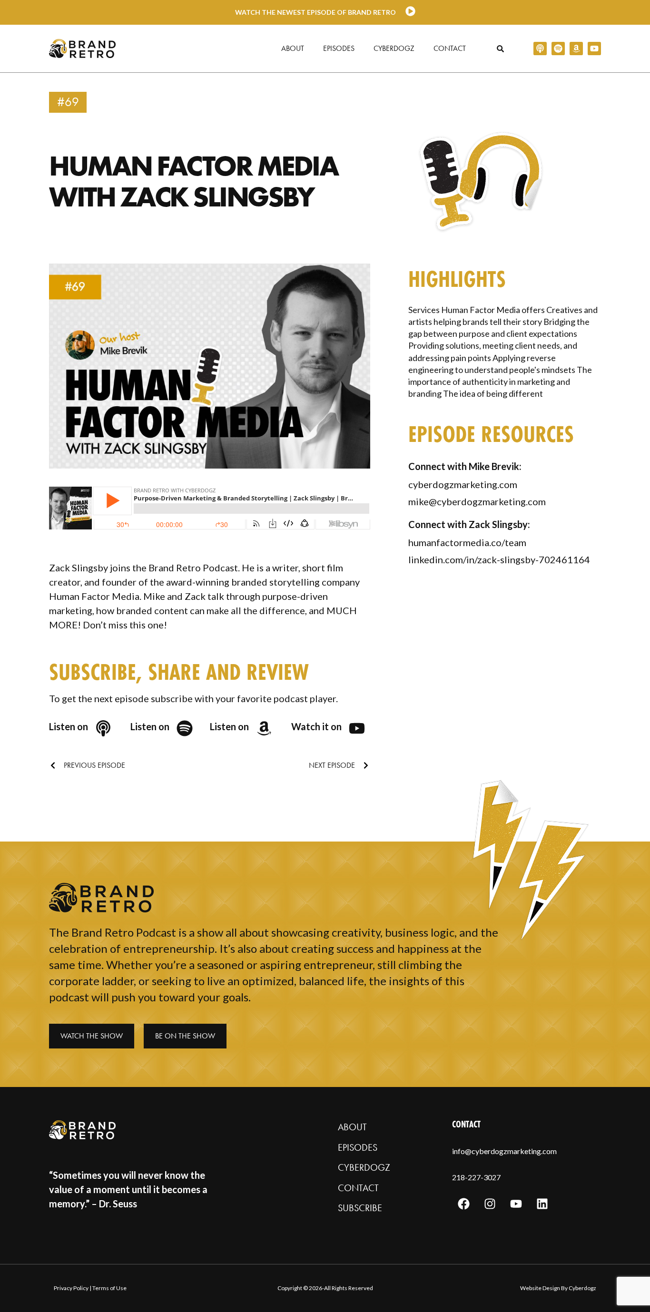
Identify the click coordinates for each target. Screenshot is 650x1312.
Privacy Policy (71, 1288)
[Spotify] (558, 48)
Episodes (339, 48)
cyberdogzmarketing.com (462, 484)
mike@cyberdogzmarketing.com (477, 501)
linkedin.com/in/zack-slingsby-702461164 (499, 559)
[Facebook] (464, 1204)
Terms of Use (109, 1288)
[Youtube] (594, 48)
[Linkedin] (542, 1204)
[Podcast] (540, 48)
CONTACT (358, 1188)
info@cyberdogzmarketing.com (504, 1150)
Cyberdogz (394, 48)
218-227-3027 (476, 1177)
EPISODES (357, 1147)
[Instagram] (490, 1204)
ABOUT (352, 1127)
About (292, 48)
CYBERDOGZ (364, 1167)
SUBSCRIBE (360, 1208)
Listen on (68, 726)
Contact (449, 48)
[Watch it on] (357, 728)
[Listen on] (103, 728)
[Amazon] (576, 48)
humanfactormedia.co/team (467, 542)
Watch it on (316, 726)
